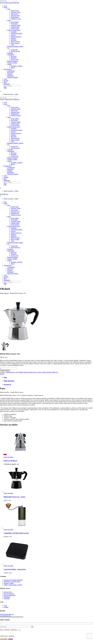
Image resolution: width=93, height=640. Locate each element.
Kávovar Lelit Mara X (10, 460)
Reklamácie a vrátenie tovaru (12, 581)
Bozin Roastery (4, 293)
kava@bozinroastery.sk (6, 614)
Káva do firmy (8, 592)
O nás (5, 605)
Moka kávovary (10, 372)
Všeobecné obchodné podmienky (13, 580)
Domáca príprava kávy (30, 372)
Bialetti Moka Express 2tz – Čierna (14, 497)
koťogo (39, 372)
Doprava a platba (8, 583)
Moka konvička (46, 372)
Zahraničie (7, 598)
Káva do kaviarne (9, 593)
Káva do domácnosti (9, 595)
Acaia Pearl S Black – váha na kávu (15, 569)
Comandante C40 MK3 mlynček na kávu (16, 533)
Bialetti (21, 372)
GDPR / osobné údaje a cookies (13, 585)
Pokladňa (10, 639)
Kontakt (6, 607)
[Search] (5, 88)
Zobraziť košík (4, 639)
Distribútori (7, 597)
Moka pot (55, 372)
